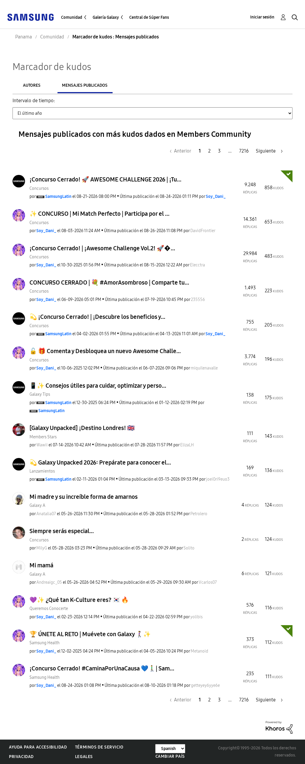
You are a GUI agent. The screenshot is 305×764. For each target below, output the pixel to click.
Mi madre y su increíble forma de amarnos (83, 496)
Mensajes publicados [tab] (85, 85)
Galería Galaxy (106, 17)
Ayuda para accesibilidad (38, 747)
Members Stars (43, 437)
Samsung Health (44, 642)
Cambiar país (170, 756)
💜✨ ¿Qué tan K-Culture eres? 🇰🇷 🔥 (79, 599)
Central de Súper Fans (149, 17)
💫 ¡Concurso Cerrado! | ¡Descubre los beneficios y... (97, 316)
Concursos (39, 188)
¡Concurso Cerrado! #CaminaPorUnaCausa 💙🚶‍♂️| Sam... (101, 668)
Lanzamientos (42, 471)
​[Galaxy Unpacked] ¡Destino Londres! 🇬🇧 (82, 427)
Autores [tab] (32, 85)
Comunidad (71, 17)
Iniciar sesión (262, 17)
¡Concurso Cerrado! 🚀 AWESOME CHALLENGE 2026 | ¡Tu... (105, 179)
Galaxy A (37, 505)
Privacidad (21, 756)
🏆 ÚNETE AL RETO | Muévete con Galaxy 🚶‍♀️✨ (90, 634)
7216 (244, 151)
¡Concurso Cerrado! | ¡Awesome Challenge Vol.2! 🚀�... (102, 248)
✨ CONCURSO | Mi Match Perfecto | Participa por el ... (99, 213)
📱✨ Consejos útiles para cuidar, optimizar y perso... (97, 385)
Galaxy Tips (39, 394)
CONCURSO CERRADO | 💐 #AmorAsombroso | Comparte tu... (109, 282)
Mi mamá (41, 565)
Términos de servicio (99, 747)
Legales (84, 756)
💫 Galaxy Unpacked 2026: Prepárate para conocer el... (100, 462)
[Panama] (30, 17)
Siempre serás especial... (61, 531)
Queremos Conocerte (48, 608)
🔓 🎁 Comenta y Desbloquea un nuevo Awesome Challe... (105, 351)
